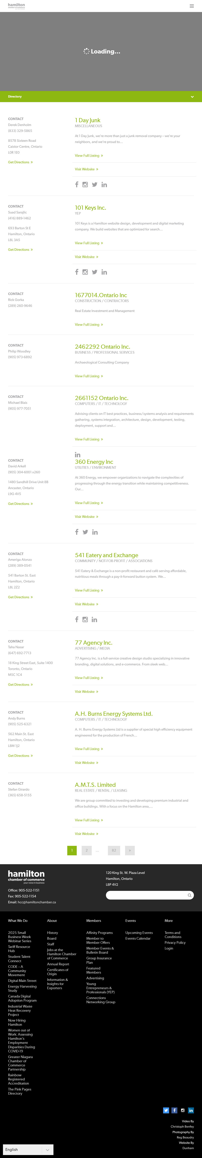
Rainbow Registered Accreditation (18, 1079)
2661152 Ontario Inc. (102, 398)
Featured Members (93, 970)
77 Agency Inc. (94, 643)
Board (51, 938)
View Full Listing (87, 156)
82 (114, 850)
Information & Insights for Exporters (57, 984)
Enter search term (150, 895)
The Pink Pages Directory (19, 1091)
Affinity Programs (99, 933)
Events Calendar (138, 938)
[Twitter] (166, 1110)
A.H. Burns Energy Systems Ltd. (114, 714)
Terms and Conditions (173, 935)
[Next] (130, 850)
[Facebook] (174, 1110)
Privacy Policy (175, 943)
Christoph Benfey (182, 1126)
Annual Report (58, 964)
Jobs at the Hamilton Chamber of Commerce (61, 954)
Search (189, 895)
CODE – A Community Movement (17, 971)
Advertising (95, 978)
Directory (15, 96)
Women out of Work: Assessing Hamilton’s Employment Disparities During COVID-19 (21, 1041)
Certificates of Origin (57, 972)
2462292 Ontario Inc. (102, 347)
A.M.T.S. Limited (95, 785)
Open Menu (192, 6)
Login (169, 948)
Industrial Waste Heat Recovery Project (20, 1011)
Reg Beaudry (185, 1137)
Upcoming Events (139, 933)
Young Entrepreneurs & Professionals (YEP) (100, 988)
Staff (50, 944)
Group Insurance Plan (99, 960)
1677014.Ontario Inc (101, 295)
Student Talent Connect (19, 959)
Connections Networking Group (100, 1000)
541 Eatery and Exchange (106, 555)
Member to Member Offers (98, 941)
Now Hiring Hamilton (17, 1023)
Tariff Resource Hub (19, 949)
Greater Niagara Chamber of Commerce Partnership (20, 1063)
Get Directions (18, 162)
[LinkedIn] (191, 1110)
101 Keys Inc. (90, 208)
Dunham (188, 1148)
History (52, 933)
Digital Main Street (22, 981)
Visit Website (85, 169)
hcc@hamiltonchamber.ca (37, 902)
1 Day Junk (87, 120)
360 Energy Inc (94, 462)
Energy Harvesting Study (22, 989)
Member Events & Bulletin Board (100, 950)
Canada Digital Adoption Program (22, 998)
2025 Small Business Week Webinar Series (19, 937)
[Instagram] (183, 1110)
